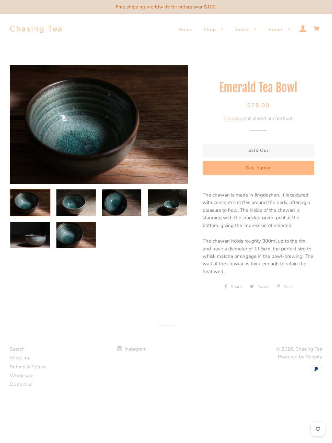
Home (186, 30)
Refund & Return (28, 367)
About (276, 30)
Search (17, 349)
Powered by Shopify (300, 356)
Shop (211, 30)
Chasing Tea (36, 28)
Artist (243, 30)
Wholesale (21, 375)
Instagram (135, 349)
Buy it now (258, 168)
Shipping (233, 118)
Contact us (21, 384)
